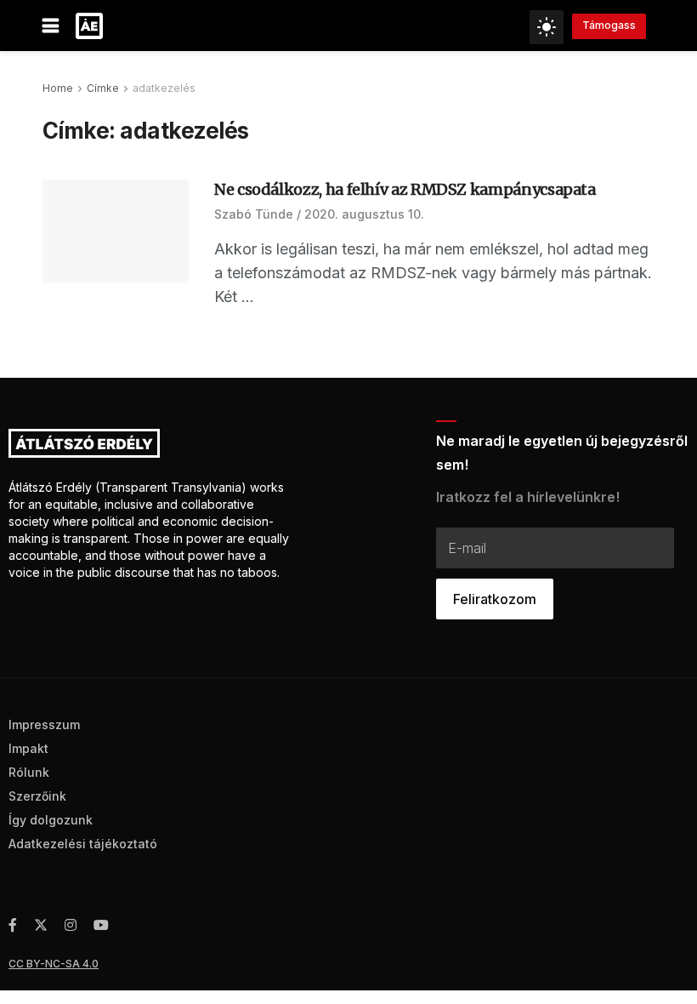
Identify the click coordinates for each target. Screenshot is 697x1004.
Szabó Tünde (253, 214)
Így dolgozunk (50, 820)
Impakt (28, 748)
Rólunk (28, 772)
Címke (103, 88)
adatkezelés (164, 88)
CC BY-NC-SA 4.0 (53, 963)
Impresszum (44, 724)
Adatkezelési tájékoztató (82, 843)
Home (57, 88)
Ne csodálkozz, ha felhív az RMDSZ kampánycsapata (405, 189)
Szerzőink (37, 796)
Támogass (609, 25)
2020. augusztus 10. (364, 214)
